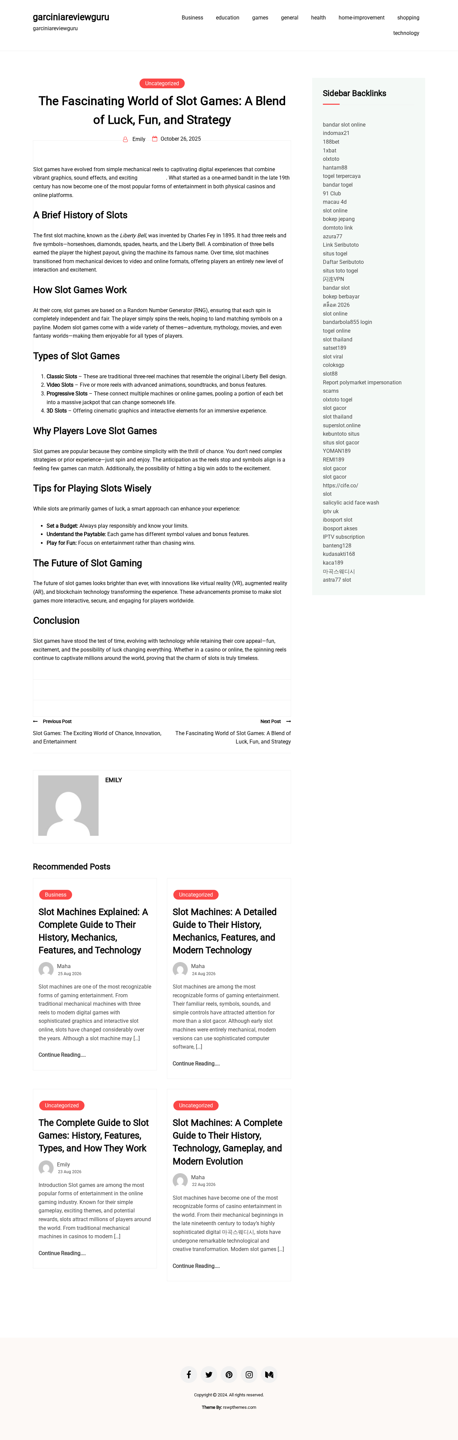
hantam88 (335, 167)
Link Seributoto (341, 245)
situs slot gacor (341, 442)
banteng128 (337, 545)
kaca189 (333, 563)
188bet (331, 142)
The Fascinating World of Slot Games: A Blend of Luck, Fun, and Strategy (233, 737)
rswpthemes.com (239, 1407)
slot (327, 494)
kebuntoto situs (341, 434)
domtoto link (338, 228)
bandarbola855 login (347, 322)
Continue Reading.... (62, 1055)
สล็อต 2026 (336, 305)
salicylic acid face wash (351, 502)
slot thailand (337, 339)
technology (406, 33)
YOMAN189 (337, 451)
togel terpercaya (342, 176)
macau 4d (335, 202)
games (260, 17)
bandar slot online (344, 125)
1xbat (329, 150)
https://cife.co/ (340, 485)
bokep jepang (339, 219)
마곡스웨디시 (339, 571)
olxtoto (331, 159)
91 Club (332, 193)
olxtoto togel (337, 399)
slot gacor (334, 408)
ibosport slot (337, 520)
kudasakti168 (339, 554)
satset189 (334, 348)
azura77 (332, 236)
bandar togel (338, 185)
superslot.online (341, 425)
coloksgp (333, 365)
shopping (408, 17)
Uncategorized (162, 83)
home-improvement (362, 17)
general (289, 17)
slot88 (330, 374)
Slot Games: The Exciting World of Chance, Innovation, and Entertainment (97, 737)
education (227, 17)
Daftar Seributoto (343, 262)
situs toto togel (340, 271)
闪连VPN (333, 279)
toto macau (152, 178)
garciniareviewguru (71, 17)
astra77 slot (337, 580)
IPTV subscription (344, 537)
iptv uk (331, 511)
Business (192, 17)
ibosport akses (340, 528)
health (318, 17)
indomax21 (336, 133)
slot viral (333, 356)
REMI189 (333, 460)
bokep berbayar (341, 296)
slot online (335, 210)
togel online (336, 331)
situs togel (335, 253)
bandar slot (336, 288)
